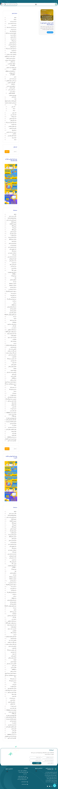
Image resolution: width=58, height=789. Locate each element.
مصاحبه (15, 391)
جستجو (7, 151)
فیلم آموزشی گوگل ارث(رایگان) (11, 345)
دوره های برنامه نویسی (12, 44)
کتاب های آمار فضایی (12, 118)
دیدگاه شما (14, 301)
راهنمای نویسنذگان (13, 310)
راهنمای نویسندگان (13, 308)
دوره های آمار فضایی (12, 42)
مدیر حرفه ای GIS (13, 387)
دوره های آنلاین (13, 297)
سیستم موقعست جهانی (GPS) (11, 331)
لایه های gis (14, 130)
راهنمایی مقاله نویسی (12, 312)
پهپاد (15, 277)
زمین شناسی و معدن (11, 89)
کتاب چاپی (13, 106)
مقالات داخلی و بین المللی (12, 401)
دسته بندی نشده (13, 39)
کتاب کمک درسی (13, 114)
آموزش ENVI (14, 226)
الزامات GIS (14, 255)
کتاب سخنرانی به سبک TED (11, 358)
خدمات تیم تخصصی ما (12, 289)
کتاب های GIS (14, 116)
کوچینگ (14, 368)
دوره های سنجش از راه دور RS (11, 48)
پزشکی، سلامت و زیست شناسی (10, 56)
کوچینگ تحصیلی (13, 370)
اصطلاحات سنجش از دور (12, 253)
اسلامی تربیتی (13, 25)
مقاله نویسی (14, 406)
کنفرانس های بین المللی (12, 366)
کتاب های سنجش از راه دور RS (11, 122)
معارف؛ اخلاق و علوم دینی (12, 135)
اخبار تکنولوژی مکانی (13, 249)
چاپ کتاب (14, 281)
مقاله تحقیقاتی (13, 405)
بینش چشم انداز (13, 266)
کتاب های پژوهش (13, 120)
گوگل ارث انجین (13, 376)
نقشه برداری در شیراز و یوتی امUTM (12, 415)
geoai (15, 214)
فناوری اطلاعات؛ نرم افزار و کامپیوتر (10, 101)
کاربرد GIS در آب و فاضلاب (12, 351)
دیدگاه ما (14, 303)
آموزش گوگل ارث (13, 235)
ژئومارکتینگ (14, 322)
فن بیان (15, 343)
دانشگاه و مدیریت (13, 35)
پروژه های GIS (13, 276)
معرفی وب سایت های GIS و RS (11, 399)
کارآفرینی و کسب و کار (12, 349)
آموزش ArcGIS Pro (13, 224)
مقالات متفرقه (14, 403)
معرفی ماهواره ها (13, 395)
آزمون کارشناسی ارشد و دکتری (11, 220)
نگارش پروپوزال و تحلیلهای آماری (12, 73)
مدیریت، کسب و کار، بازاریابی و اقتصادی (11, 133)
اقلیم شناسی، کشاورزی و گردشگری (11, 83)
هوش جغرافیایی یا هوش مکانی (11, 429)
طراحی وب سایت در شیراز (12, 337)
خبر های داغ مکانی (13, 287)
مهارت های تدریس (13, 410)
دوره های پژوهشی (13, 46)
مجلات (14, 108)
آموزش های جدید (13, 245)
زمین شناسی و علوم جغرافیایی (11, 80)
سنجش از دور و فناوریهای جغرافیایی (12, 92)
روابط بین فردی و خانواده (11, 58)
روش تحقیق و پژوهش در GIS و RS (10, 314)
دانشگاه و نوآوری (13, 37)
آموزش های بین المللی (12, 243)
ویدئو (15, 139)
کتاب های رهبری (13, 360)
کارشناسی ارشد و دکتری (12, 355)
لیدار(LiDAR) (14, 378)
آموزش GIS (14, 228)
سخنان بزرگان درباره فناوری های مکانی (11, 325)
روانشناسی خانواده (13, 52)
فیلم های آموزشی (13, 347)
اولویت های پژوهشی (12, 258)
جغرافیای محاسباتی (13, 279)
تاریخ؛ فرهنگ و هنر (13, 31)
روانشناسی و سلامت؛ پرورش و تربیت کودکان (10, 61)
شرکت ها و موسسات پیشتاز (11, 333)
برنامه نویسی (14, 262)
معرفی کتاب (14, 393)
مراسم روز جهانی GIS (12, 389)
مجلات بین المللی (13, 380)
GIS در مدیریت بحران (12, 216)
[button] (36, 4)
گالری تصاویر (14, 374)
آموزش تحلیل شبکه (13, 233)
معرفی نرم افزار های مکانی (12, 397)
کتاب (15, 104)
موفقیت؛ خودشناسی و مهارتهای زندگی (11, 64)
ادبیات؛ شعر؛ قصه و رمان (12, 23)
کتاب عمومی (14, 112)
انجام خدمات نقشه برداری (12, 257)
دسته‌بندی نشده (13, 293)
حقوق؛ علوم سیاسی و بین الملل (11, 33)
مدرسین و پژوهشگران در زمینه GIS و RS (10, 384)
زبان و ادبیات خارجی (12, 78)
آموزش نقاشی (14, 241)
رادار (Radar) (14, 305)
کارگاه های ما (14, 356)
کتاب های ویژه (13, 124)
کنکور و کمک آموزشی (12, 128)
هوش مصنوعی (13, 431)
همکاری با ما (14, 425)
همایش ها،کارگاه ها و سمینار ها (11, 421)
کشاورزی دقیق (13, 364)
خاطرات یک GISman (12, 283)
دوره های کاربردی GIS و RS (11, 299)
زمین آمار (14, 316)
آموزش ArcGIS (13, 222)
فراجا (15, 99)
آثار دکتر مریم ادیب (13, 21)
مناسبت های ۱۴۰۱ (13, 408)
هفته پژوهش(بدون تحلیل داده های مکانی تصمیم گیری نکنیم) (11, 418)
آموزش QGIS (14, 229)
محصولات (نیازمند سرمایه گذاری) (10, 382)
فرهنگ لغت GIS (13, 341)
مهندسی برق (14, 137)
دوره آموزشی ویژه (13, 295)
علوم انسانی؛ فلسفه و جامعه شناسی (12, 96)
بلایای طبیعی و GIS (13, 264)
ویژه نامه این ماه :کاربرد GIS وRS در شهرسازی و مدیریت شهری (10, 439)
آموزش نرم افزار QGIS (12, 239)
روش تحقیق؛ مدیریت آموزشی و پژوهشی (11, 68)
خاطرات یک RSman (13, 285)
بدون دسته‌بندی (13, 29)
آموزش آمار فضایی (13, 231)
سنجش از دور (14, 327)
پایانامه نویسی (13, 268)
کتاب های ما (14, 362)
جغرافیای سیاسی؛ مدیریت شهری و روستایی (11, 87)
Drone (15, 19)
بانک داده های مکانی (12, 260)
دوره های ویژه (14, 50)
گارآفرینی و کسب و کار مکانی (11, 372)
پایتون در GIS (14, 270)
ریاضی (15, 76)
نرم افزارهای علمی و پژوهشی (10, 71)
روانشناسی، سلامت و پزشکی (11, 54)
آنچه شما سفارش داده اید (12, 247)
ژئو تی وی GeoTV (13, 320)
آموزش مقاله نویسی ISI (12, 237)
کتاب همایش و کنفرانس (12, 126)
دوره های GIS (14, 40)
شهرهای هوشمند (13, 335)
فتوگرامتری (14, 339)
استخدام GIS (14, 251)
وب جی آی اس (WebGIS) (11, 437)
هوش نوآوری (14, 435)
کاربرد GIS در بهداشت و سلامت (11, 353)
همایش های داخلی (13, 423)
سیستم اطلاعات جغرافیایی (12, 329)
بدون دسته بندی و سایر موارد (11, 27)
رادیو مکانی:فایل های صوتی (11, 307)
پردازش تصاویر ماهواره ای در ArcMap (12, 273)
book (15, 17)
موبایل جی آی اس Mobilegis (11, 412)
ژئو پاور (15, 318)
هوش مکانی (14, 433)
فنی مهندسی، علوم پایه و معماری (11, 102)
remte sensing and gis (12, 218)
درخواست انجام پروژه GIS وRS (11, 291)
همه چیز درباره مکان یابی (12, 427)
